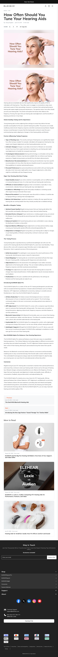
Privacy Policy (13, 646)
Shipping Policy (32, 646)
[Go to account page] (45, 6)
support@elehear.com (13, 611)
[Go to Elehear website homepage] (24, 6)
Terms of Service (6, 646)
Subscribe (51, 557)
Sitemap (6, 648)
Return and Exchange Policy (23, 646)
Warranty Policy (40, 646)
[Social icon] (18, 601)
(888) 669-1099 (11, 616)
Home (5, 10)
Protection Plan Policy (48, 646)
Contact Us (29, 621)
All (9, 10)
